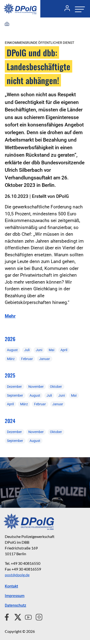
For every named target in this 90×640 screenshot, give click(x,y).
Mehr (10, 316)
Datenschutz (15, 605)
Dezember (14, 387)
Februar (27, 359)
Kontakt (11, 586)
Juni (39, 350)
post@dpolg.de (17, 574)
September (15, 395)
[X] (16, 616)
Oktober (56, 387)
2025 (10, 375)
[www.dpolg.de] (7, 24)
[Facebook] (8, 616)
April (63, 350)
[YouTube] (26, 616)
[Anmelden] (65, 9)
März (11, 359)
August (12, 350)
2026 (10, 339)
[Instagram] (37, 616)
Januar (44, 359)
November (36, 387)
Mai (51, 350)
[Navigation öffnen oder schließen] (78, 8)
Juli (27, 350)
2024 (10, 420)
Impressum (14, 596)
